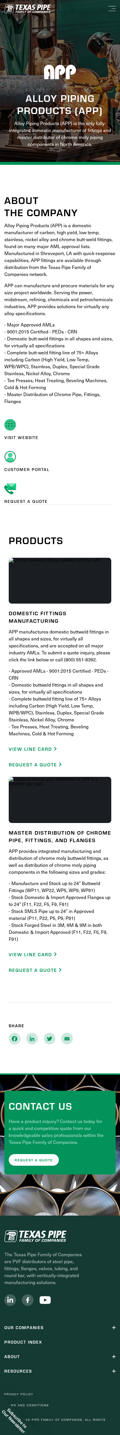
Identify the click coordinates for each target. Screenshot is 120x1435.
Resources (18, 1371)
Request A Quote (34, 764)
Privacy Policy (18, 1394)
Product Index (23, 1342)
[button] (20, 1414)
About (12, 1356)
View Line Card (31, 749)
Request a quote (34, 1160)
